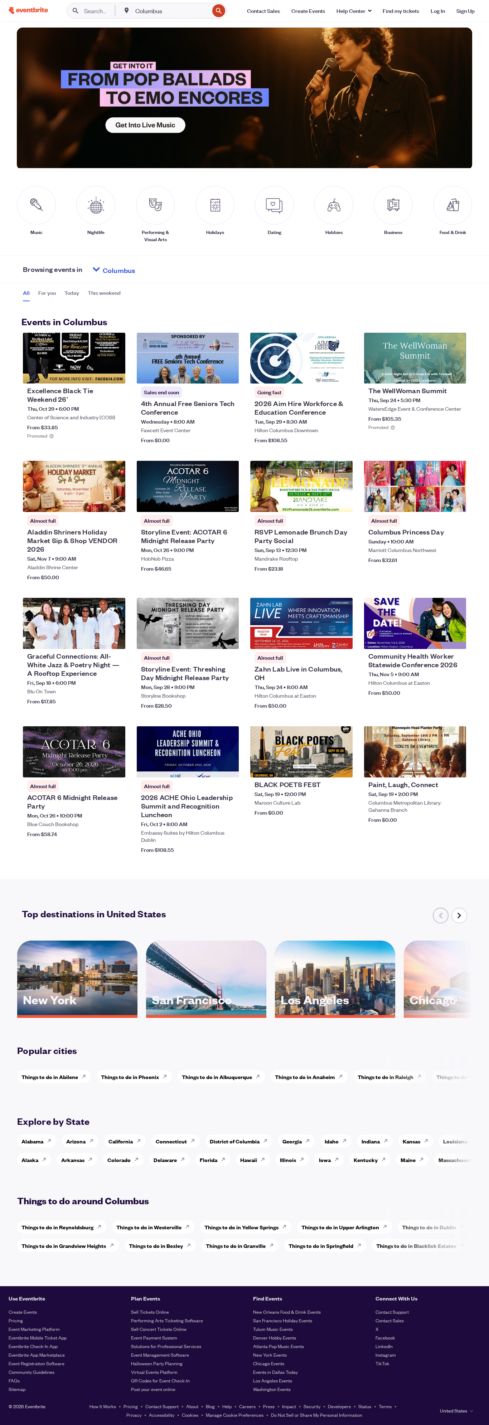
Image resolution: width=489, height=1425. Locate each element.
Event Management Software (160, 1354)
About (192, 1406)
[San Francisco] (206, 1012)
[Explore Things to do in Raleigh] (421, 1076)
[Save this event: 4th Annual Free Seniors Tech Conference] (211, 373)
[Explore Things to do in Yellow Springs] (286, 1227)
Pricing (16, 1320)
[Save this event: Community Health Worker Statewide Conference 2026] (439, 639)
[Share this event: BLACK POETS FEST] (342, 767)
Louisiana (455, 1141)
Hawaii (248, 1159)
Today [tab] (71, 292)
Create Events (23, 1311)
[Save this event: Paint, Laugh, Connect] (439, 767)
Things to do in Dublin (429, 1227)
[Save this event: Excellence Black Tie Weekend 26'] (98, 373)
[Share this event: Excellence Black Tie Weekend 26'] (115, 373)
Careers (247, 1406)
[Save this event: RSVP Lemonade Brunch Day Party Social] (325, 502)
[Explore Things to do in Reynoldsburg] (101, 1227)
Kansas (411, 1141)
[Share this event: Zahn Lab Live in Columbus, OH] (342, 639)
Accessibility (161, 1414)
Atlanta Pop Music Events (278, 1346)
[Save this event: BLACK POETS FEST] (325, 767)
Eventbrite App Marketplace (37, 1354)
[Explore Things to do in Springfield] (361, 1245)
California (120, 1141)
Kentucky (366, 1159)
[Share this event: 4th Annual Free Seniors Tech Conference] (229, 373)
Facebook (385, 1337)
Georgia (292, 1141)
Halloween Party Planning (157, 1363)
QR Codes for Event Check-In (160, 1380)
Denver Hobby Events (274, 1337)
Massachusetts (457, 1159)
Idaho (332, 1141)
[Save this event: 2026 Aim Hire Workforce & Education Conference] (325, 373)
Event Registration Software (36, 1363)
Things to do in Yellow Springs (241, 1227)
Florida (208, 1159)
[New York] (77, 1012)
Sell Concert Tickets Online (159, 1329)
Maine (408, 1159)
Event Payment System (154, 1337)
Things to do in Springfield (321, 1245)
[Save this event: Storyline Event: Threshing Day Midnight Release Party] (211, 639)
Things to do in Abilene (49, 1076)
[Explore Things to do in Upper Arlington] (387, 1227)
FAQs (14, 1380)
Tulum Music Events (273, 1329)
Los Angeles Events (272, 1380)
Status (364, 1406)
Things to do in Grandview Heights (63, 1245)
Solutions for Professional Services (166, 1346)
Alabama (32, 1141)
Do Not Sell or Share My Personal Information (316, 1414)
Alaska (29, 1159)
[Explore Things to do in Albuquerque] (260, 1076)
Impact (289, 1406)
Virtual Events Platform (154, 1371)
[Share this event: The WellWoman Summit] (456, 373)
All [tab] (26, 292)
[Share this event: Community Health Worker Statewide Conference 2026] (456, 639)
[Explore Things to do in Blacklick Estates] (464, 1245)
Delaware (165, 1159)
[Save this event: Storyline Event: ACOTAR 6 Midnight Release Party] (211, 502)
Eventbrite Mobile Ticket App (38, 1337)
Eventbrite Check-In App (33, 1346)
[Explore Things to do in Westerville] (189, 1227)
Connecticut (171, 1141)
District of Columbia (235, 1141)
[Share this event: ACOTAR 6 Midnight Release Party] (115, 767)
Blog (210, 1406)
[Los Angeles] (335, 1012)
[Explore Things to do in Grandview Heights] (114, 1245)
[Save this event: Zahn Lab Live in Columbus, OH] (325, 639)
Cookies (190, 1414)
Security (312, 1406)
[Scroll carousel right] (459, 915)
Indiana (371, 1141)
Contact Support (392, 1311)
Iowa (325, 1159)
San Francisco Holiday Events (282, 1320)
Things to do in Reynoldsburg (57, 1227)
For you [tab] (47, 292)
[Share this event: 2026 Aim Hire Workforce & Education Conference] (342, 373)
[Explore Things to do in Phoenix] (167, 1076)
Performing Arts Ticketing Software (167, 1320)
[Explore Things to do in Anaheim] (343, 1076)
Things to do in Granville (236, 1245)
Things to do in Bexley (156, 1245)
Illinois (288, 1159)
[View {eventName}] (74, 358)
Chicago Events (268, 1363)
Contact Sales (390, 1320)
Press (269, 1406)
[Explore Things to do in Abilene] (86, 1076)
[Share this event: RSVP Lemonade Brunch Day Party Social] (342, 502)
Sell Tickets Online (150, 1311)
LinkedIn (384, 1346)
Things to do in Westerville (148, 1227)
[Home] (28, 10)
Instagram (386, 1354)
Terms (385, 1406)
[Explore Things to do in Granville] (273, 1245)
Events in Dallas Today (275, 1371)
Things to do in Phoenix (130, 1076)
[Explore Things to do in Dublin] (464, 1227)
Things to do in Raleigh (385, 1076)
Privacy (133, 1414)
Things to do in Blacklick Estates (416, 1245)
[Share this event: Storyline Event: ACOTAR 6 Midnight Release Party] (229, 502)
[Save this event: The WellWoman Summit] (439, 373)
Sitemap (17, 1389)
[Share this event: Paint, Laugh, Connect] (456, 767)
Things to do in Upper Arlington (340, 1227)
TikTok (382, 1363)
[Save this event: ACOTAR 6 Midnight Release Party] (98, 767)
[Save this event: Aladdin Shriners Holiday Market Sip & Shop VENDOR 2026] (98, 502)
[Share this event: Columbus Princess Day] (456, 502)
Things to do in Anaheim (305, 1076)
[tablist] (72, 295)
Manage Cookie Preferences (234, 1414)
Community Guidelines (31, 1371)
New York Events (270, 1354)
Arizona (76, 1141)
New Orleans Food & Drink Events (287, 1311)
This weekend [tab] (104, 292)
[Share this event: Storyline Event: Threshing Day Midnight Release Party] (229, 639)
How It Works (102, 1406)
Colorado (119, 1159)
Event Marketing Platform (34, 1329)
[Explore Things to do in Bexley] (191, 1245)
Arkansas (72, 1159)
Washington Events (272, 1389)
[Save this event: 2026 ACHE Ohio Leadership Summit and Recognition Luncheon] (211, 767)
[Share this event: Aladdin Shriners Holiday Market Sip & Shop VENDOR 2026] (115, 502)
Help (227, 1406)
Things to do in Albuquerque (217, 1076)
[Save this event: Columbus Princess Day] (439, 502)
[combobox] (171, 11)
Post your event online (153, 1389)
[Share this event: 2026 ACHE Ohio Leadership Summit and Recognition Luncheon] (229, 767)
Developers (339, 1406)
